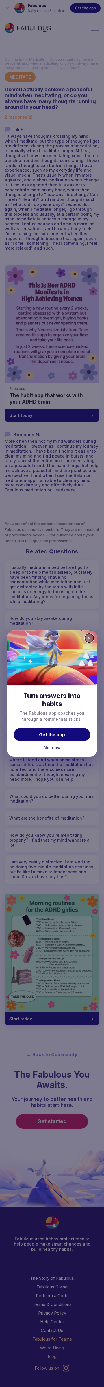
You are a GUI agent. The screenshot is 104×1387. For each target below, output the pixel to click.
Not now (52, 747)
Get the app (52, 734)
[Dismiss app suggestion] (89, 638)
